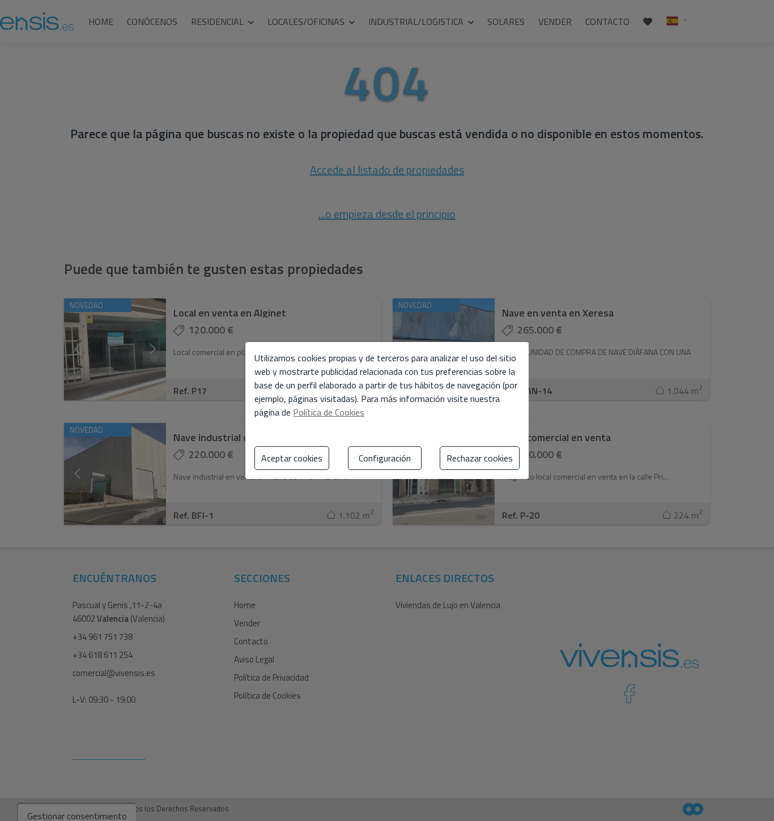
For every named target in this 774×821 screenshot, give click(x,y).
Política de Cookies (328, 412)
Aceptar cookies (291, 458)
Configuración (385, 458)
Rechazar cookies (479, 458)
